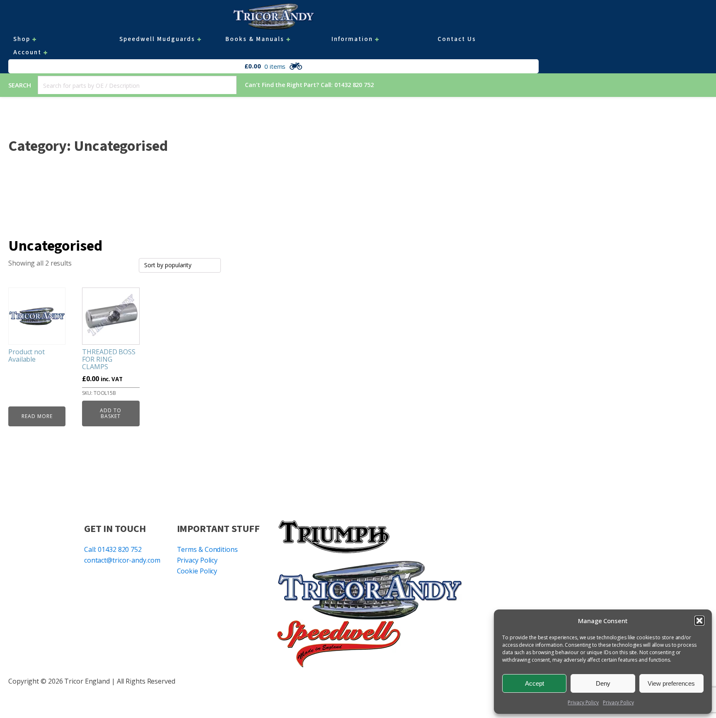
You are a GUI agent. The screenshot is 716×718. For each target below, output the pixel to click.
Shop (21, 39)
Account (27, 52)
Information (352, 39)
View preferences (671, 683)
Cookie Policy (197, 570)
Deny (603, 683)
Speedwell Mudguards (157, 39)
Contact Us (457, 39)
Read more (37, 416)
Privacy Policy (583, 702)
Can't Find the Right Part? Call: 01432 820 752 (309, 85)
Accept (534, 683)
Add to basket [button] (110, 413)
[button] (699, 620)
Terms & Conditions (207, 549)
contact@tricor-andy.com (122, 560)
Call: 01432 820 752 (113, 549)
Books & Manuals (254, 39)
